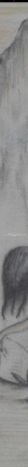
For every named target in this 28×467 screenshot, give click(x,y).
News (13, 233)
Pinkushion (10, 233)
